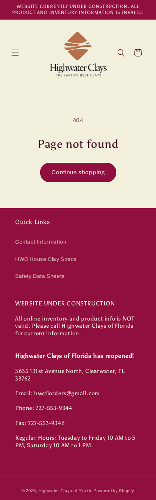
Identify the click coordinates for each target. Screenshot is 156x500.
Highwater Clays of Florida (66, 490)
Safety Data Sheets (40, 276)
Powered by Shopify (114, 490)
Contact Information (40, 242)
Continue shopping (78, 172)
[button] (15, 52)
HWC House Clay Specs (45, 259)
